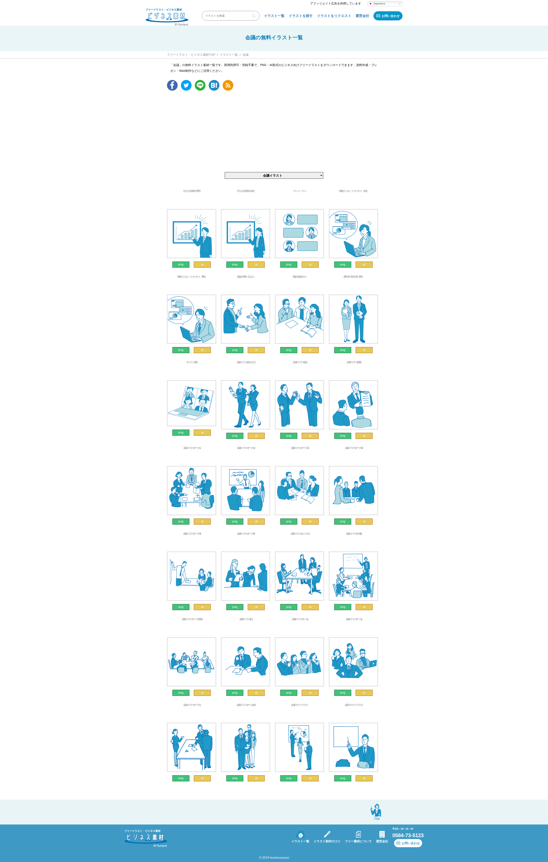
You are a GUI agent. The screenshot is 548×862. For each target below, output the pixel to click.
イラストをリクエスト (334, 16)
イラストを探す (301, 16)
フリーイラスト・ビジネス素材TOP (191, 54)
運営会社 (362, 16)
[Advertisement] (274, 131)
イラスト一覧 (274, 16)
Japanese (378, 3)
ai (202, 264)
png (180, 264)
